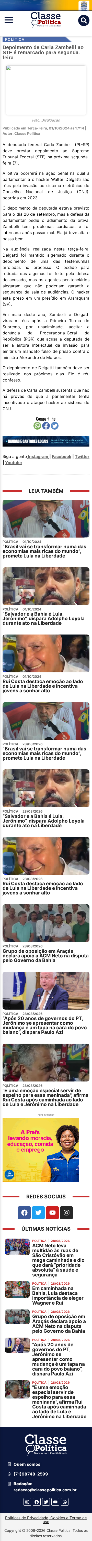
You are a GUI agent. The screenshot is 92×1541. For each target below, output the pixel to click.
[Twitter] (38, 1212)
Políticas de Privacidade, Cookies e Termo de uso (46, 1519)
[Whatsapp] (65, 1502)
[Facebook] (24, 1212)
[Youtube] (52, 1212)
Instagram (38, 456)
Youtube (13, 462)
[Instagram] (66, 1212)
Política (15, 39)
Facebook (61, 456)
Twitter (82, 456)
